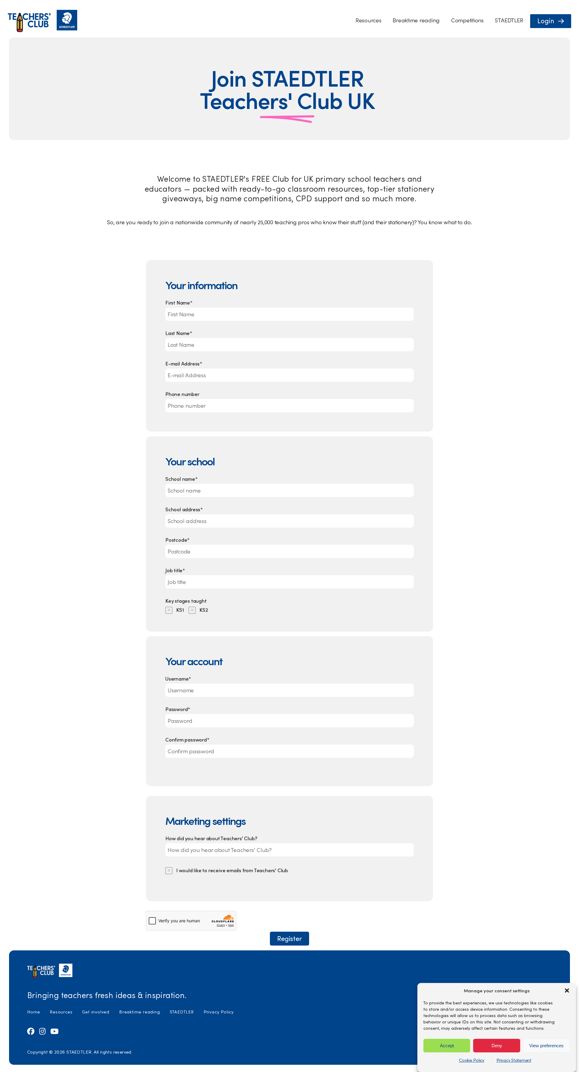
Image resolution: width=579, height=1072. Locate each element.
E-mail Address (183, 363)
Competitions (467, 20)
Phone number (182, 394)
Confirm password (187, 739)
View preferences (546, 1045)
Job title (175, 570)
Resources (368, 20)
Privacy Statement (513, 1060)
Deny (497, 1045)
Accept (447, 1045)
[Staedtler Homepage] (42, 30)
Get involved (95, 1012)
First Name (178, 302)
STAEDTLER (509, 20)
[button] (567, 990)
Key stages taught (186, 600)
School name (181, 478)
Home (33, 1012)
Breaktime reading (416, 20)
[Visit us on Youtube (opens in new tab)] (54, 1031)
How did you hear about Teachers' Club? (211, 838)
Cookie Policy (471, 1060)
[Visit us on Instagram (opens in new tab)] (42, 1031)
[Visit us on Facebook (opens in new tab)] (30, 1031)
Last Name (178, 333)
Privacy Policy (219, 1012)
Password (177, 709)
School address (184, 509)
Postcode (177, 539)
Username (178, 678)
